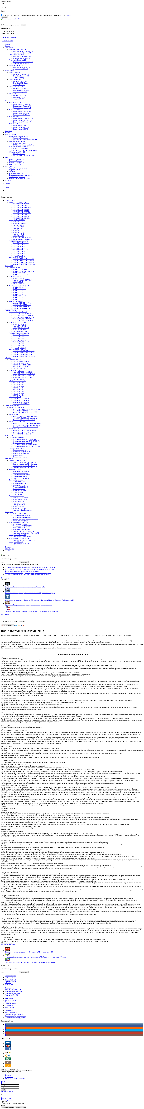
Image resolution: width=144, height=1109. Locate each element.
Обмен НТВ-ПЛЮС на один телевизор (26, 416)
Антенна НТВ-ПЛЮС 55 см (22, 303)
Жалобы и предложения (17, 177)
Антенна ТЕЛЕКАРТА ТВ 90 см (23, 354)
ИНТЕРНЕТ (9, 436)
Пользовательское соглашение (15, 1078)
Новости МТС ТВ (15, 164)
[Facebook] (5, 1026)
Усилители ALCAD (19, 483)
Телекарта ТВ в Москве (20, 148)
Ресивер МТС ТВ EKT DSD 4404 (24, 375)
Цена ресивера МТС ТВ (21, 127)
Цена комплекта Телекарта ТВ (23, 118)
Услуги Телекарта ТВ (16, 86)
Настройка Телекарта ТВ (21, 90)
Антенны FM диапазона (21, 471)
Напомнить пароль (7, 1091)
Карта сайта (9, 1077)
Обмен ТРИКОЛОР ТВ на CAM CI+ (25, 413)
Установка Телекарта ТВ (21, 88)
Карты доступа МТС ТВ (21, 543)
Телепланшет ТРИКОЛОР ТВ (23, 526)
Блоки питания (18, 492)
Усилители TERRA (19, 482)
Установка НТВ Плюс (20, 81)
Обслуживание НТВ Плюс (18, 141)
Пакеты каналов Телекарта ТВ (23, 62)
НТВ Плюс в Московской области (24, 145)
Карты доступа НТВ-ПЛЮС (22, 536)
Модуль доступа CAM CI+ (21, 331)
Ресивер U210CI (18, 230)
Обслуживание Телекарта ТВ (18, 147)
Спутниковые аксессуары (17, 513)
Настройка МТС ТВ (19, 97)
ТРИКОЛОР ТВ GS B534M (22, 207)
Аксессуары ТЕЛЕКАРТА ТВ (19, 538)
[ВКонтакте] (15, 625)
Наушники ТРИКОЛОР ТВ (22, 524)
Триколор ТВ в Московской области (25, 139)
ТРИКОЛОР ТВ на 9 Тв (21, 255)
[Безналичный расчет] (8, 1066)
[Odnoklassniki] (5, 1028)
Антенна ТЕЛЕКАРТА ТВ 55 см (23, 351)
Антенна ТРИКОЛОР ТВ (17, 257)
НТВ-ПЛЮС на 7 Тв (19, 296)
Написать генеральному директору (20, 175)
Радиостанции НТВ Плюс (21, 58)
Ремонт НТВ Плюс (19, 85)
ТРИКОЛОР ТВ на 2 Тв (21, 243)
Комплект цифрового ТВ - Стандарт (25, 464)
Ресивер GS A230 (18, 236)
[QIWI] (8, 1056)
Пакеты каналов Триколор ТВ (23, 51)
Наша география (10, 134)
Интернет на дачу (18, 455)
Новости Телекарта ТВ (16, 162)
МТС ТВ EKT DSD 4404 (21, 361)
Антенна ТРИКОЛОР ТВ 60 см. (23, 260)
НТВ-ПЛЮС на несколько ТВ (19, 285)
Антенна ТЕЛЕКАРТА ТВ (18, 349)
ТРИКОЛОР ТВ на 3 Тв (21, 244)
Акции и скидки (10, 1000)
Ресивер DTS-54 (18, 221)
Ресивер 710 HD (18, 282)
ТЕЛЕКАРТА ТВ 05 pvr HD (22, 313)
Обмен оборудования (12, 405)
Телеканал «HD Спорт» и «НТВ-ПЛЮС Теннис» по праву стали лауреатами (30, 962)
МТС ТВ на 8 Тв (18, 393)
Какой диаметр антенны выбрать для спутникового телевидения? (27, 574)
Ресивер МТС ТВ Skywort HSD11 (24, 374)
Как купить (8, 131)
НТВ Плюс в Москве (20, 143)
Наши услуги (9, 70)
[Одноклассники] (19, 625)
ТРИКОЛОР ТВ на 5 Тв (21, 248)
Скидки (7, 550)
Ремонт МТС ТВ (18, 99)
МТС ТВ (8, 358)
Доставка (8, 132)
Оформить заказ (21, 1107)
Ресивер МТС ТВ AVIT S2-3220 (23, 377)
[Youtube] (5, 1031)
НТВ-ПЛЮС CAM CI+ (20, 275)
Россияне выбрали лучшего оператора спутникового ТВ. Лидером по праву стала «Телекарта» (36, 957)
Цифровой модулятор (20, 490)
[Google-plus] (6, 1033)
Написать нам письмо (16, 173)
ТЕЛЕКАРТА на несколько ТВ (19, 333)
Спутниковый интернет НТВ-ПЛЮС (25, 444)
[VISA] (8, 1043)
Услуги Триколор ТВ (16, 72)
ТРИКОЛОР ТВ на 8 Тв (21, 253)
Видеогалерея (9, 1007)
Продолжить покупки (8, 1107)
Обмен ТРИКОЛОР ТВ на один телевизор (27, 409)
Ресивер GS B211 (18, 227)
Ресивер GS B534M (19, 223)
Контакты (8, 180)
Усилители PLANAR (20, 485)
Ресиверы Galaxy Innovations (22, 510)
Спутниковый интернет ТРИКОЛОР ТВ (26, 441)
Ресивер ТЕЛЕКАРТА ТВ (17, 322)
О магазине (8, 166)
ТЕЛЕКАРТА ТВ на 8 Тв (21, 345)
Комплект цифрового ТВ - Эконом (24, 462)
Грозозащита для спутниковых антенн (25, 519)
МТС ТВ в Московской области (23, 155)
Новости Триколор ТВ (16, 159)
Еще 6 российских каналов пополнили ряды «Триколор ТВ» (25, 587)
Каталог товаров (10, 976)
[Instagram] (5, 1035)
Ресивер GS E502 (18, 234)
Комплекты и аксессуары (21, 478)
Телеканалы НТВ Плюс (16, 55)
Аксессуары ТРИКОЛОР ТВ (18, 522)
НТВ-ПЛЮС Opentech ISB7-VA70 (24, 271)
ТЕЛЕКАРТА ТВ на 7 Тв (21, 344)
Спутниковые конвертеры (21, 515)
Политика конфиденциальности (19, 178)
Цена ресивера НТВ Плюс (21, 113)
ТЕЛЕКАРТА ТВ (10, 310)
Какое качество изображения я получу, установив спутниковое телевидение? (30, 567)
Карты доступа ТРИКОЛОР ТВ (23, 531)
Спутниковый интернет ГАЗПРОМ (24, 439)
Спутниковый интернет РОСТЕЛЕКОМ (26, 446)
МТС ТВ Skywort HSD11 (21, 363)
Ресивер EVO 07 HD (19, 326)
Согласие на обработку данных (15, 1017)
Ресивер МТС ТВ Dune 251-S (22, 372)
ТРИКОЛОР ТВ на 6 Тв (21, 250)
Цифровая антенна (15, 469)
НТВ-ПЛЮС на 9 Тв (19, 299)
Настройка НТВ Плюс (20, 83)
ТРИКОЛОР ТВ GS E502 (21, 216)
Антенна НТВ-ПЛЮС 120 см (22, 308)
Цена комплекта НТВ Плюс (22, 111)
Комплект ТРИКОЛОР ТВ (17, 202)
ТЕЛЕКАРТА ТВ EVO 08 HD (23, 319)
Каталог (7, 46)
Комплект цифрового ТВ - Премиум (25, 466)
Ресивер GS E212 (18, 232)
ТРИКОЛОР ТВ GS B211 (21, 209)
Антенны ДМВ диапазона (21, 474)
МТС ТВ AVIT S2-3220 (20, 367)
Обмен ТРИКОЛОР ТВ (16, 407)
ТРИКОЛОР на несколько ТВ (18, 241)
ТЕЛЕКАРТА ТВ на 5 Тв (21, 340)
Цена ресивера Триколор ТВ (22, 106)
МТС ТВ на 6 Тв (18, 390)
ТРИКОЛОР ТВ (10, 200)
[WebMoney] (8, 1050)
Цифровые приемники (16, 496)
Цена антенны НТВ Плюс (21, 115)
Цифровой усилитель (16, 480)
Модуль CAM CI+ (18, 225)
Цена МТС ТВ (13, 124)
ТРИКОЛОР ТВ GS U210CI (22, 213)
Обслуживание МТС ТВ (17, 152)
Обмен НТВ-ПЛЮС (15, 414)
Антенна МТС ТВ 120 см (21, 404)
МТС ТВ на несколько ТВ (17, 381)
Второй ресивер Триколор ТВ (22, 239)
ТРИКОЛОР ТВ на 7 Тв (21, 252)
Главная (7, 44)
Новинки (8, 547)
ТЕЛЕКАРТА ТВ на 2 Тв (21, 335)
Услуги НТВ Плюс (15, 79)
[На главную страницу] (5, 618)
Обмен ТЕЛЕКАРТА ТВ (17, 421)
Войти (3, 1089)
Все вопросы (5, 578)
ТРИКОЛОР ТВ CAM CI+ (21, 206)
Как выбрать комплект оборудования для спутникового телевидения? (28, 573)
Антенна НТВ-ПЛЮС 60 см (22, 305)
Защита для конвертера (20, 520)
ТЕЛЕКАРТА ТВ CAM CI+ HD (23, 317)
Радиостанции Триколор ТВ (22, 53)
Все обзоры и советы (8, 945)
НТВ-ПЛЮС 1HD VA (20, 269)
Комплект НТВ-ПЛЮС (16, 267)
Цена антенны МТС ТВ (20, 129)
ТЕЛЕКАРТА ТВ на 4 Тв (21, 338)
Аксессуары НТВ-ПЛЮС (17, 535)
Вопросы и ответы (15, 170)
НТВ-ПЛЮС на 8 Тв (19, 298)
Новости (7, 157)
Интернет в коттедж (19, 450)
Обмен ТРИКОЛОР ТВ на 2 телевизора (26, 411)
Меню (7, 187)
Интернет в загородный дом (22, 451)
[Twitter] (17, 625)
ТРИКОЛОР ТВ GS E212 (21, 214)
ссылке (68, 15)
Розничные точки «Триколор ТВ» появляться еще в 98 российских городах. (30, 593)
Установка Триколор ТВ (21, 74)
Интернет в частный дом (21, 453)
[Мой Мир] (21, 625)
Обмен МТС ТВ (14, 428)
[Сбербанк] (8, 1060)
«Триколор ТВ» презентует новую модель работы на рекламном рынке (28, 605)
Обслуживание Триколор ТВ (18, 136)
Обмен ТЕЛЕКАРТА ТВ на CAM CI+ (25, 427)
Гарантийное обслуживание (18, 168)
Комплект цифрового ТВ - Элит (23, 467)
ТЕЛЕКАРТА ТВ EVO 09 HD (23, 321)
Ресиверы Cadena (18, 501)
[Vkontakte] (5, 1024)
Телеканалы (9, 47)
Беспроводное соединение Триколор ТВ (26, 533)
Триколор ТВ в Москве (20, 138)
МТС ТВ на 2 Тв (18, 382)
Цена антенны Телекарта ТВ (22, 122)
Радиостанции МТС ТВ (20, 69)
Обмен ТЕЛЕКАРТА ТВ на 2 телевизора (26, 425)
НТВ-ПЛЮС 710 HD (20, 273)
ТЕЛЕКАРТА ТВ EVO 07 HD (23, 315)
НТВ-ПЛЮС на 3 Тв (19, 289)
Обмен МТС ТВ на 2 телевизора (23, 432)
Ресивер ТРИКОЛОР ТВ (17, 220)
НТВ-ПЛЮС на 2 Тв (19, 287)
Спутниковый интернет (17, 437)
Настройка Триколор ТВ (21, 76)
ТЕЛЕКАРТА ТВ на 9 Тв (21, 347)
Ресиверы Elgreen (18, 506)
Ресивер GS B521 (18, 229)
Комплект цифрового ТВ (17, 460)
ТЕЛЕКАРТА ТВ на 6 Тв (21, 342)
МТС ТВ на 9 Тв (18, 395)
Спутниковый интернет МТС (22, 443)
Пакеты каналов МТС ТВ (21, 67)
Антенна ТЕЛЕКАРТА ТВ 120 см (24, 356)
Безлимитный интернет (16, 448)
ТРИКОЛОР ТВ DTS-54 (21, 204)
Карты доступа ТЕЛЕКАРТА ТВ (24, 540)
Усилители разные (19, 489)
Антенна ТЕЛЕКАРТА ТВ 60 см (23, 352)
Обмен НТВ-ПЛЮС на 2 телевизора (25, 418)
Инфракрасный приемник (21, 529)
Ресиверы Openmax (19, 503)
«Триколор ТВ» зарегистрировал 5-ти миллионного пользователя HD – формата (31, 611)
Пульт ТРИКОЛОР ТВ (20, 528)
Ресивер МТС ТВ (14, 370)
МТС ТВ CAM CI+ (19, 368)
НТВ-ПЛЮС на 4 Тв (19, 290)
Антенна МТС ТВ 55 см (21, 398)
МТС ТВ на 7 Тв (18, 391)
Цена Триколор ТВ (15, 102)
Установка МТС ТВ (19, 95)
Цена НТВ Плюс (14, 109)
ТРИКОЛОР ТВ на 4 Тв (21, 246)
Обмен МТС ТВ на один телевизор (24, 430)
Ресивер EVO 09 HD (19, 329)
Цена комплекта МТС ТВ (21, 125)
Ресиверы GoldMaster (20, 499)
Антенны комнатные (20, 476)
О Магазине (9, 1010)
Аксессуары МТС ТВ (16, 542)
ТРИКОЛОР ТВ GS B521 (21, 211)
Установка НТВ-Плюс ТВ (13, 991)
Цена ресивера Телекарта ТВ (22, 120)
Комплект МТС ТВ (15, 359)
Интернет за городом (20, 457)
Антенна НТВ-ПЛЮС (16, 301)
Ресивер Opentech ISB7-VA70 (22, 280)
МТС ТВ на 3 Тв (18, 384)
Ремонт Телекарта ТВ (20, 92)
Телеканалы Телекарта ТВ (17, 60)
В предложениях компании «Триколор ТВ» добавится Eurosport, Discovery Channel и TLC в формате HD (40, 600)
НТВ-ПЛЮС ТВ (10, 979)
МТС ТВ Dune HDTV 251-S (22, 365)
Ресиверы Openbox (19, 505)
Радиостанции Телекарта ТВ (22, 63)
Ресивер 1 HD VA (18, 278)
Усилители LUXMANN (20, 487)
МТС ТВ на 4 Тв (18, 386)
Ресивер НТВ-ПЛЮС (16, 276)
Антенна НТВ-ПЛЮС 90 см (22, 306)
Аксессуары (9, 512)
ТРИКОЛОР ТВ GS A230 (21, 218)
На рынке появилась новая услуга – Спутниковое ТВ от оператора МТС (29, 952)
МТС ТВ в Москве (19, 154)
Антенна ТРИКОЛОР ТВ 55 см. (23, 259)
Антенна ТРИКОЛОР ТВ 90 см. (23, 262)
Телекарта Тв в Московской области (25, 150)
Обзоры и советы (10, 1004)
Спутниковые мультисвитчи (22, 517)
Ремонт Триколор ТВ (20, 78)
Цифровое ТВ (9, 459)
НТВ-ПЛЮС (9, 266)
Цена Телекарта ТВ (15, 116)
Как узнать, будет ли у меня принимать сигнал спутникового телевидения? (30, 569)
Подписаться (24, 562)
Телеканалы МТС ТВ (16, 65)
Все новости (5, 615)
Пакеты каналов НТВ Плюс (22, 56)
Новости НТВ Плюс (15, 161)
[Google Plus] (23, 625)
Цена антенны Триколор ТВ (22, 108)
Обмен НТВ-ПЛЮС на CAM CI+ (24, 420)
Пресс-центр (9, 998)
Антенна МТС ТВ (15, 397)
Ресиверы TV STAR (19, 508)
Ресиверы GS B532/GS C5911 (22, 237)
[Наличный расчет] (8, 1063)
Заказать (4, 17)
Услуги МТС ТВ (14, 93)
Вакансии (12, 171)
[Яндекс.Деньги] (8, 1053)
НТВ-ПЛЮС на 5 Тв (19, 292)
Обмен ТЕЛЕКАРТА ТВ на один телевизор (27, 423)
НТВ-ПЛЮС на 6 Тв (19, 294)
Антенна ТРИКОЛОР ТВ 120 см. (24, 264)
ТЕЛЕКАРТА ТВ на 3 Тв (21, 336)
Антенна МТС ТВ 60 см (21, 400)
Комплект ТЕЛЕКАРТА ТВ (18, 312)
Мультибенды (17, 494)
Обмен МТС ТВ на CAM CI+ (22, 434)
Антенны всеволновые (20, 473)
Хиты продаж (9, 549)
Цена (6, 101)
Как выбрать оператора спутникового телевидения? (22, 571)
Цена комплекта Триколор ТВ (23, 104)
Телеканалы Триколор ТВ (17, 49)
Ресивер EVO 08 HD (19, 324)
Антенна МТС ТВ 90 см (21, 402)
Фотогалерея (9, 1005)
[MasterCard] (8, 1046)
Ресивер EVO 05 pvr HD (21, 328)
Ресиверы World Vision (20, 497)
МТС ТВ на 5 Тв (18, 388)
